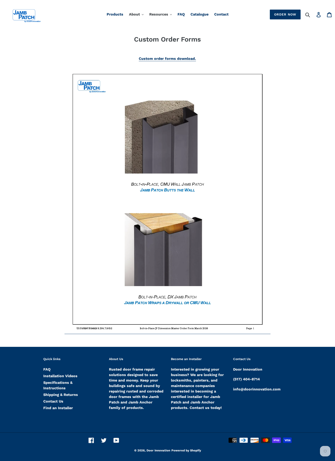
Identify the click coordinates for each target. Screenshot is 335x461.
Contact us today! (206, 408)
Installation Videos (60, 376)
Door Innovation (158, 450)
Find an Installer (58, 408)
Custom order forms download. (167, 58)
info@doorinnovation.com (257, 389)
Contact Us (53, 401)
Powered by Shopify (186, 450)
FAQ (47, 369)
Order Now (285, 14)
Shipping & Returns (60, 395)
